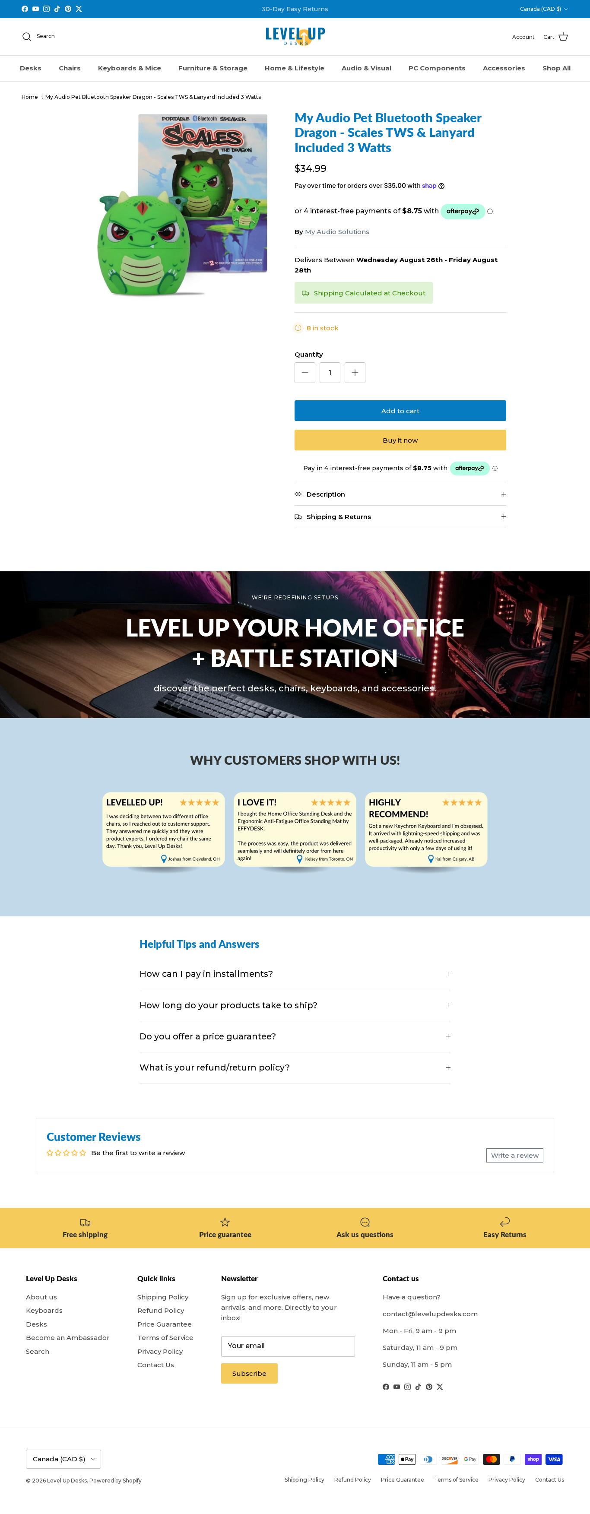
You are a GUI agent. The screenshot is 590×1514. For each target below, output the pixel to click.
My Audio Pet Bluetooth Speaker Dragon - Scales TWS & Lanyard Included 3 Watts (153, 97)
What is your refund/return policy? (215, 1067)
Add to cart (400, 411)
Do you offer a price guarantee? (208, 1036)
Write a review (515, 1155)
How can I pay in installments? (206, 974)
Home (30, 97)
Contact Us (155, 1365)
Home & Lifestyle (294, 68)
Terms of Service (165, 1337)
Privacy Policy (160, 1351)
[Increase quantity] (355, 372)
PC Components (437, 68)
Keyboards (44, 1310)
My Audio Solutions (337, 232)
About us (41, 1297)
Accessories (504, 68)
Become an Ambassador (68, 1337)
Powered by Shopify (115, 1480)
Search (37, 1351)
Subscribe (249, 1373)
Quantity (309, 354)
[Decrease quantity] (305, 372)
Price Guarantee (164, 1324)
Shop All (556, 68)
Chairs (70, 68)
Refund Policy (160, 1310)
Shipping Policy (162, 1297)
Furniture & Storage (212, 68)
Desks (30, 68)
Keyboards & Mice (129, 68)
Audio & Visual (366, 68)
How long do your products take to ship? (228, 1005)
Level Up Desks (67, 1480)
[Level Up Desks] (295, 37)
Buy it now (400, 440)
